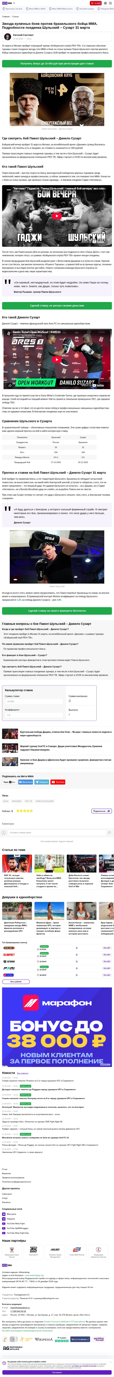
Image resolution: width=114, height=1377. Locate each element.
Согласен (57, 1372)
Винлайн (16, 801)
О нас (4, 1169)
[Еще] (110, 3)
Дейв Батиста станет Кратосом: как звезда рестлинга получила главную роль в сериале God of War (81, 881)
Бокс (5, 801)
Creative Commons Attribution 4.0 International (64, 1322)
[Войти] (105, 3)
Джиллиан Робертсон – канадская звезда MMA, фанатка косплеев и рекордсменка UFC (15, 927)
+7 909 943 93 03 (18, 1311)
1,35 (19, 600)
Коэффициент (12, 710)
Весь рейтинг (16, 982)
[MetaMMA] (9, 1266)
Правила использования (13, 1177)
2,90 (59, 600)
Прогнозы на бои (14, 9)
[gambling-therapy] (98, 1339)
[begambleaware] (80, 1339)
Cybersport (7, 1194)
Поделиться (99, 811)
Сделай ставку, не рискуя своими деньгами (57, 305)
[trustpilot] (61, 1339)
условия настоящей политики (84, 1366)
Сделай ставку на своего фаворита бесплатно (57, 610)
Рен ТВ (28, 801)
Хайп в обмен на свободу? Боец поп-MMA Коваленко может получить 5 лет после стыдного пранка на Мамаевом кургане (48, 881)
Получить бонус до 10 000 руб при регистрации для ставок (57, 63)
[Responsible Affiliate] (12, 1348)
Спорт (5, 1198)
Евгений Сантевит (23, 35)
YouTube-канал (86, 9)
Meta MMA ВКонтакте (62, 9)
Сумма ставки (12, 696)
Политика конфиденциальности (16, 1182)
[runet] (5, 1339)
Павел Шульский (44, 801)
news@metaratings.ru (20, 1307)
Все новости (22, 1073)
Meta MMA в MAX (37, 9)
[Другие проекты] (8, 3)
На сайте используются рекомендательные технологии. (27, 1331)
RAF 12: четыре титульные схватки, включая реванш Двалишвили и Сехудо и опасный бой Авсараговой (16, 881)
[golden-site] (26, 1339)
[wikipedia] (43, 1339)
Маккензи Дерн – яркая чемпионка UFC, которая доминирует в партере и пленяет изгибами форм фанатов (48, 928)
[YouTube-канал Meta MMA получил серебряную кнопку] (14, 1339)
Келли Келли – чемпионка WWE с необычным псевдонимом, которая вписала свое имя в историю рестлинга (81, 928)
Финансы (6, 1202)
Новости (8, 1073)
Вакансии (6, 1173)
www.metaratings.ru (34, 1275)
